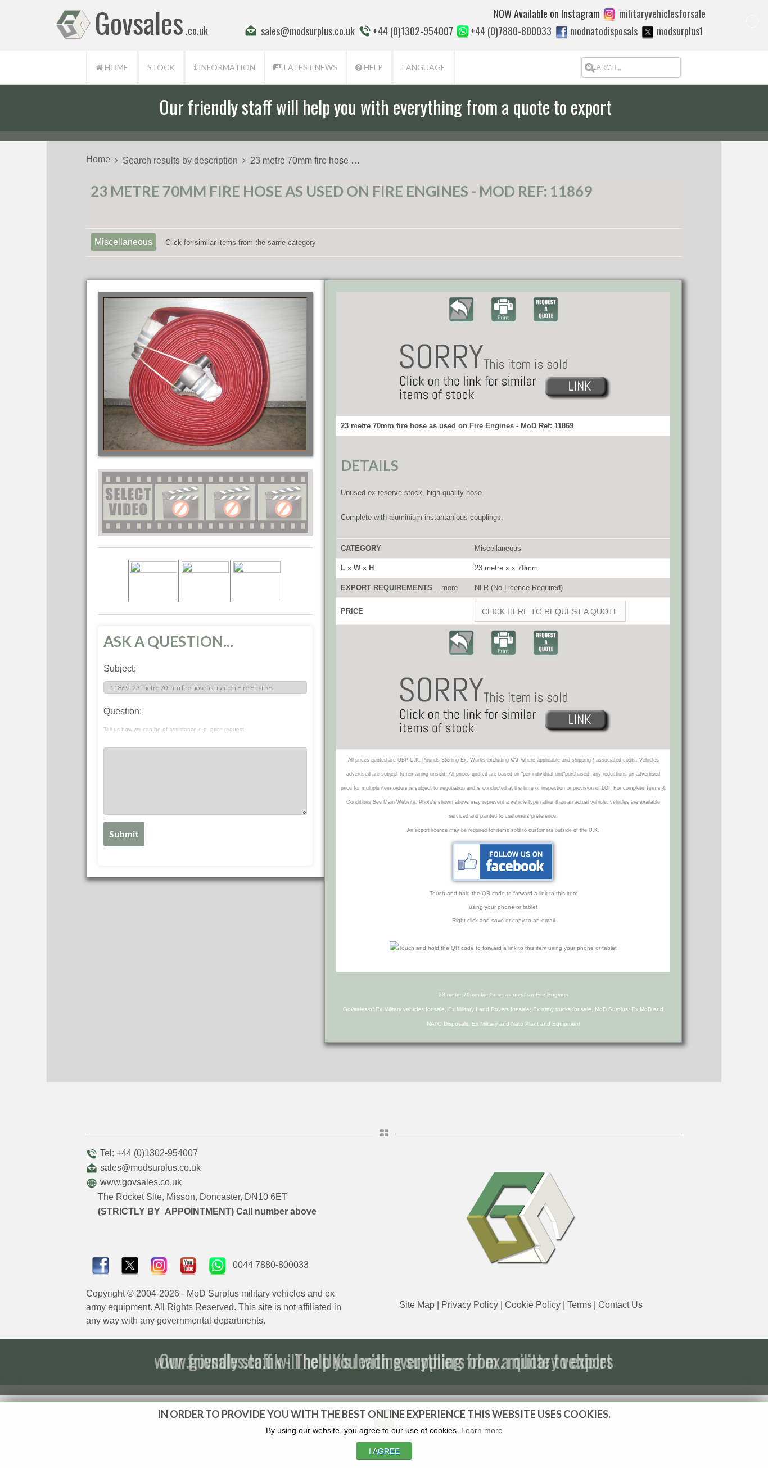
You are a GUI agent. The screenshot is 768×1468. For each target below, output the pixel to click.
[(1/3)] (153, 581)
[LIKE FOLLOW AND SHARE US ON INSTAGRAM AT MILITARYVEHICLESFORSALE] (662, 13)
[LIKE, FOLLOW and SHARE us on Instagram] (159, 1265)
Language (423, 67)
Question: (173, 719)
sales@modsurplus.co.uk (150, 1167)
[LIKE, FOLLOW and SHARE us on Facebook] (101, 1265)
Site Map (417, 1305)
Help (372, 67)
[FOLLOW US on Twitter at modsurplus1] (680, 31)
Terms (579, 1305)
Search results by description (180, 160)
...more (446, 587)
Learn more (482, 1430)
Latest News (309, 67)
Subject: (119, 668)
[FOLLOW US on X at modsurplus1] (647, 32)
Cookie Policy (533, 1305)
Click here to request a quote (550, 611)
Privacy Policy (469, 1305)
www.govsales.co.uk (141, 1182)
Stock (161, 67)
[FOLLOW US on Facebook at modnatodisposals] (561, 32)
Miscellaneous (123, 242)
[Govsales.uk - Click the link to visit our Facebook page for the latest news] (503, 861)
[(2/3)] (205, 581)
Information (226, 67)
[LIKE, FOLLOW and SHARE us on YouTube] (188, 1265)
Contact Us (620, 1305)
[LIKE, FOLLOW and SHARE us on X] (130, 1265)
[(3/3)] (257, 581)
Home (115, 67)
